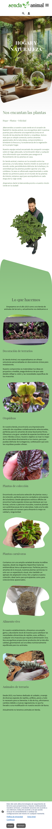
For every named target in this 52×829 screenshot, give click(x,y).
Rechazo (21, 826)
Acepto (10, 826)
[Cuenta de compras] (29, 13)
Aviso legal (31, 817)
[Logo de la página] (26, 5)
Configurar (11, 820)
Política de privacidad (15, 817)
